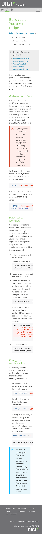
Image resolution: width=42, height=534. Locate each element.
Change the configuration (21, 45)
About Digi (21, 512)
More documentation (11, 513)
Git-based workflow (18, 37)
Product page (11, 508)
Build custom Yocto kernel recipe (22, 33)
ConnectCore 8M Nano (21, 61)
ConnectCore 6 (18, 66)
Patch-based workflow (19, 41)
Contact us (33, 508)
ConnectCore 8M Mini (21, 59)
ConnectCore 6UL (19, 64)
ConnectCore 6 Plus (20, 69)
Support (32, 512)
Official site (22, 508)
